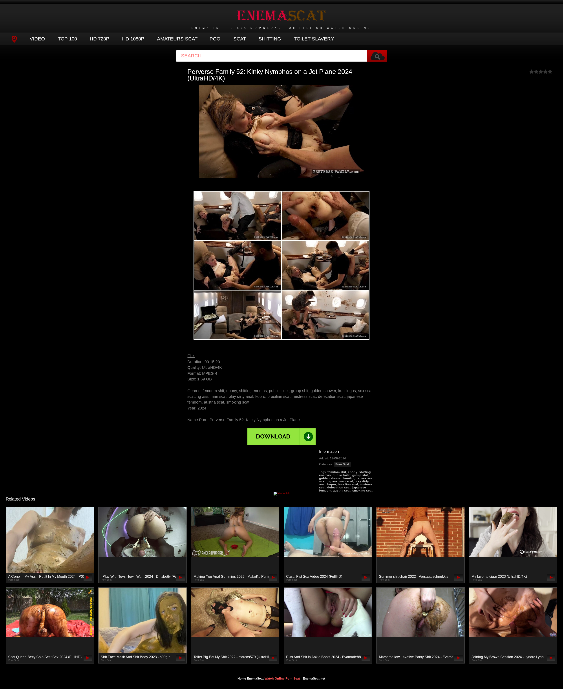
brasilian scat (348, 484)
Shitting (270, 39)
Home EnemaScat (251, 678)
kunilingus (351, 478)
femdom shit (336, 472)
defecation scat (339, 487)
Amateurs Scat (177, 39)
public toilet (342, 475)
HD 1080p (133, 39)
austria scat (342, 490)
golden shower (330, 478)
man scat (346, 481)
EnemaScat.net (314, 678)
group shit (360, 475)
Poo (215, 39)
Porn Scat (342, 464)
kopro (331, 484)
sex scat (367, 478)
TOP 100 (67, 39)
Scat (239, 39)
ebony (352, 472)
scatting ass (328, 481)
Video (37, 39)
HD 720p (99, 39)
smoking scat (362, 490)
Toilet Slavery (314, 39)
